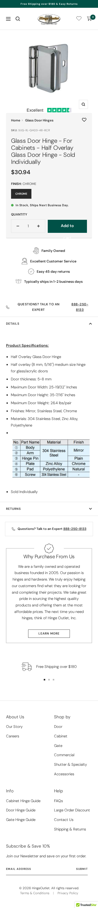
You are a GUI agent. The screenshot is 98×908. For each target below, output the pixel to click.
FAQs (58, 800)
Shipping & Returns (70, 829)
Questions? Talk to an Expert (53, 307)
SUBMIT (82, 869)
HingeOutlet (41, 888)
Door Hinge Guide (20, 810)
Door (58, 726)
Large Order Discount (72, 810)
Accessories (64, 774)
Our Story (14, 726)
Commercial (64, 754)
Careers (12, 736)
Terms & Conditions (34, 893)
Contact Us (63, 819)
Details (12, 324)
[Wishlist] (79, 19)
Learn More (49, 634)
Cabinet (60, 736)
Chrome (21, 193)
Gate (58, 745)
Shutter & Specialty (70, 764)
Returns (13, 509)
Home (15, 120)
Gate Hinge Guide (20, 819)
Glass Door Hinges (39, 120)
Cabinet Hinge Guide (23, 800)
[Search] (18, 19)
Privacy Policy (68, 893)
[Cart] (89, 19)
